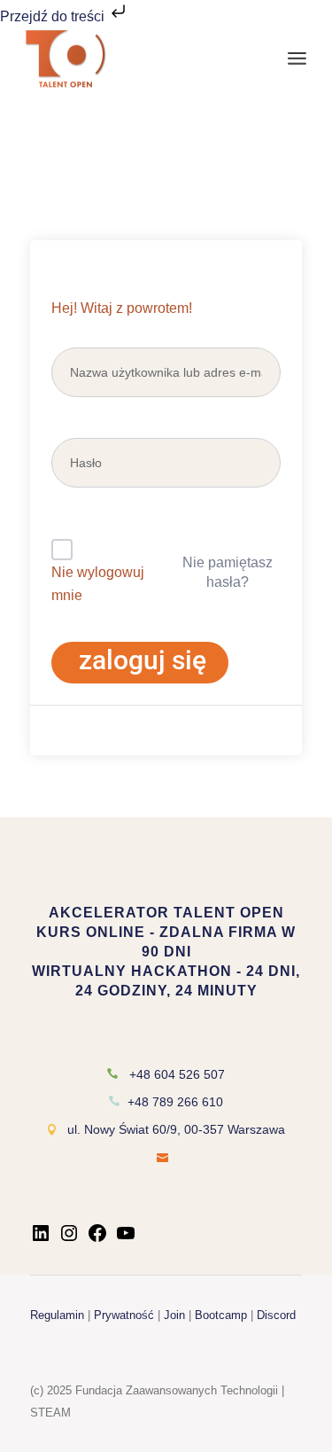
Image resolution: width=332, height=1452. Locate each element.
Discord (276, 1315)
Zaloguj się (142, 659)
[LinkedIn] (40, 1238)
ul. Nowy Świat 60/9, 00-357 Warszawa (176, 1129)
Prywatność (124, 1315)
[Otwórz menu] (297, 58)
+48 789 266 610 (175, 1102)
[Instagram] (69, 1238)
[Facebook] (97, 1238)
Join (174, 1315)
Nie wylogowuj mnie (97, 584)
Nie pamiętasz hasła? (227, 572)
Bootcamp (221, 1315)
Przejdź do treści (54, 16)
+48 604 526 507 (177, 1074)
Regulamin (57, 1315)
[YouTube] (125, 1238)
